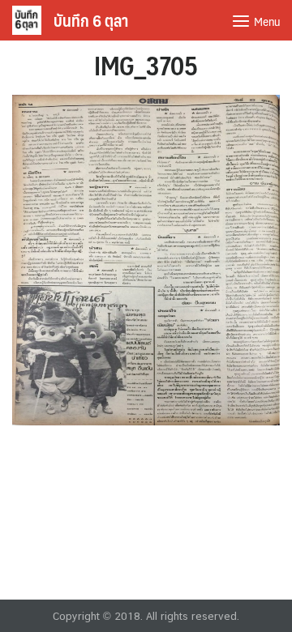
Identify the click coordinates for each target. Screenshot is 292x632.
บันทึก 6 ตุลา (91, 20)
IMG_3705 (146, 65)
